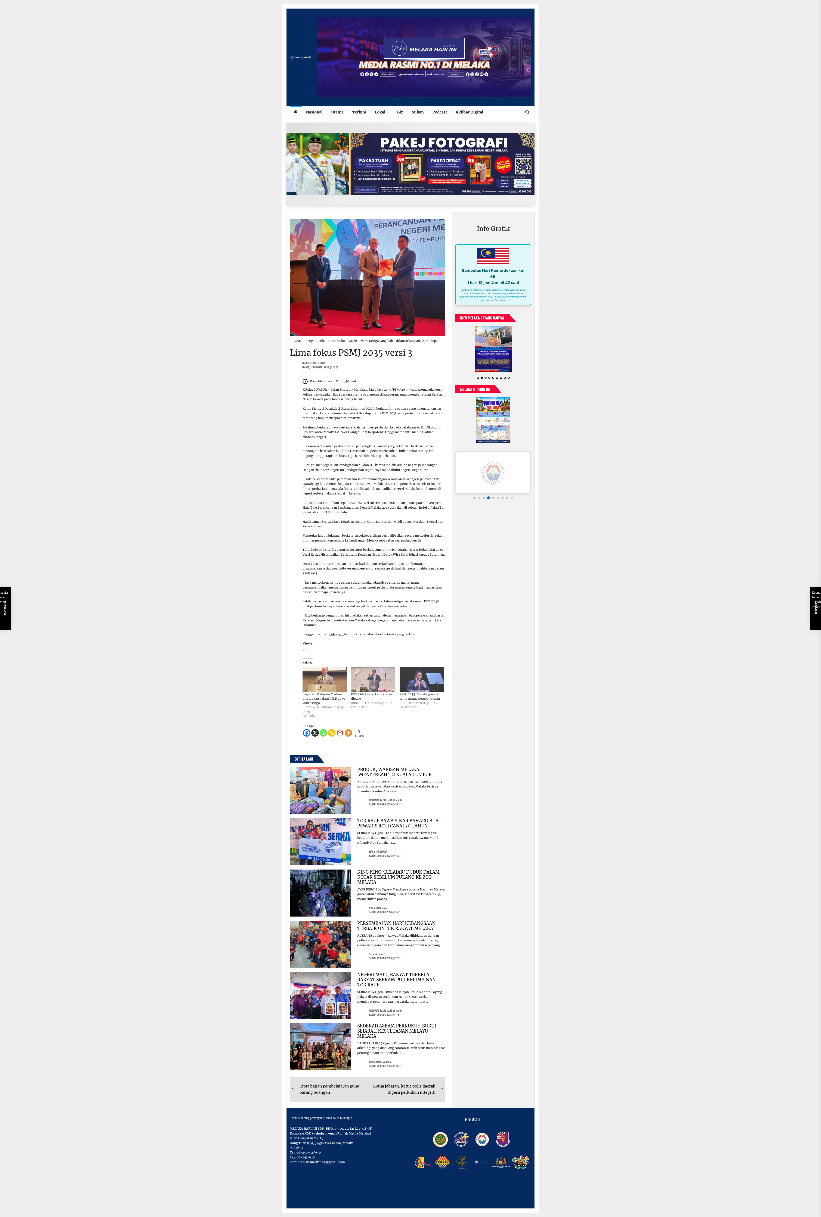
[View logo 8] (507, 498)
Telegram (336, 634)
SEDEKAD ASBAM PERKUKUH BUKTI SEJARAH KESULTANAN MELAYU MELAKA (396, 1031)
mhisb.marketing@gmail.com (322, 1162)
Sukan (418, 112)
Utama (337, 112)
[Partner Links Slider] (493, 472)
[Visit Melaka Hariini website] (410, 164)
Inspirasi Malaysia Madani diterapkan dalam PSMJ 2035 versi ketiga (324, 698)
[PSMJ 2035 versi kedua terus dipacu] (373, 679)
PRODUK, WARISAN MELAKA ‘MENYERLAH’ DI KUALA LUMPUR (394, 772)
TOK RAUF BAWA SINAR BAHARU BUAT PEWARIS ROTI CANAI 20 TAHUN (399, 823)
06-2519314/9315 (309, 1152)
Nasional (314, 112)
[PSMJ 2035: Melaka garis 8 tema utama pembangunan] (422, 679)
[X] (315, 733)
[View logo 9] (512, 498)
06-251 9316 (306, 1157)
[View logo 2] (479, 498)
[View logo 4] (488, 498)
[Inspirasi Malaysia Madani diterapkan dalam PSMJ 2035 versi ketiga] (325, 679)
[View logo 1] (474, 498)
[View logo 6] (497, 497)
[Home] (296, 112)
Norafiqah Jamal (378, 908)
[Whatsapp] (323, 733)
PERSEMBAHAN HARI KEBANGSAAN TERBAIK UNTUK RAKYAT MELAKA (396, 926)
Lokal (380, 112)
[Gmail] (340, 733)
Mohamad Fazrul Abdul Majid (385, 800)
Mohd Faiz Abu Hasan (313, 363)
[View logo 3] (484, 498)
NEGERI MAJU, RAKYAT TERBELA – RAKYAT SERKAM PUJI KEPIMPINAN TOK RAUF (396, 979)
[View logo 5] (493, 498)
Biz (400, 112)
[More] (348, 733)
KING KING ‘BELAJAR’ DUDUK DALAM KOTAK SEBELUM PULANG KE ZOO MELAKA (398, 877)
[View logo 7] (502, 498)
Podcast (439, 112)
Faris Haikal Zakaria (380, 1062)
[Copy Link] (331, 733)
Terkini (359, 112)
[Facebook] (306, 733)
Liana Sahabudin (378, 851)
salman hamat (377, 954)
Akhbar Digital (469, 112)
